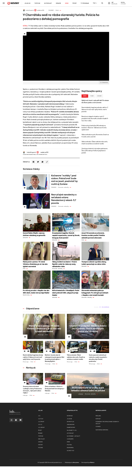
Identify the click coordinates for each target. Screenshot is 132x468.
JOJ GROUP (41, 427)
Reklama (98, 415)
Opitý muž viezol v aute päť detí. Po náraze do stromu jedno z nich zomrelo (95, 101)
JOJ (39, 415)
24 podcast (48, 3)
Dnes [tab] (85, 96)
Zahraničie (70, 439)
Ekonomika (70, 447)
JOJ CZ (40, 424)
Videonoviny (70, 424)
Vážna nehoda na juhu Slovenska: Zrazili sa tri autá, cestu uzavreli (95, 135)
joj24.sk (69, 418)
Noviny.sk (70, 415)
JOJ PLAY (40, 418)
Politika (69, 444)
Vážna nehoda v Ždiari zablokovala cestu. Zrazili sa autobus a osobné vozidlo (95, 142)
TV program (85, 3)
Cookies (98, 426)
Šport (75, 3)
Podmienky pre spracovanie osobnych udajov (107, 422)
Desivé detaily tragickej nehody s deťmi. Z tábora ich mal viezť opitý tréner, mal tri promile (95, 109)
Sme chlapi (41, 439)
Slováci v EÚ (70, 450)
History (40, 444)
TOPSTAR (37, 3)
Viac (94, 3)
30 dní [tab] (99, 96)
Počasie (40, 447)
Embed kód (105, 82)
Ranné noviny (71, 427)
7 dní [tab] (92, 96)
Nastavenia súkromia (102, 429)
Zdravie (58, 3)
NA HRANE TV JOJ (72, 430)
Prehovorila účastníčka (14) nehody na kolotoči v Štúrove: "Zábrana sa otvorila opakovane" (94, 127)
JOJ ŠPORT (41, 421)
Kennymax (76, 462)
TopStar (40, 436)
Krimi (67, 3)
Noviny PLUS (70, 421)
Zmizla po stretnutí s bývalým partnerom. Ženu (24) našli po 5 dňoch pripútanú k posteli (95, 150)
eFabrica (92, 462)
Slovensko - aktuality (73, 436)
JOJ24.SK (27, 3)
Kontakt (98, 418)
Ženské (40, 433)
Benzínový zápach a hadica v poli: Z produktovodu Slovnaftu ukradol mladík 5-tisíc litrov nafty (95, 118)
